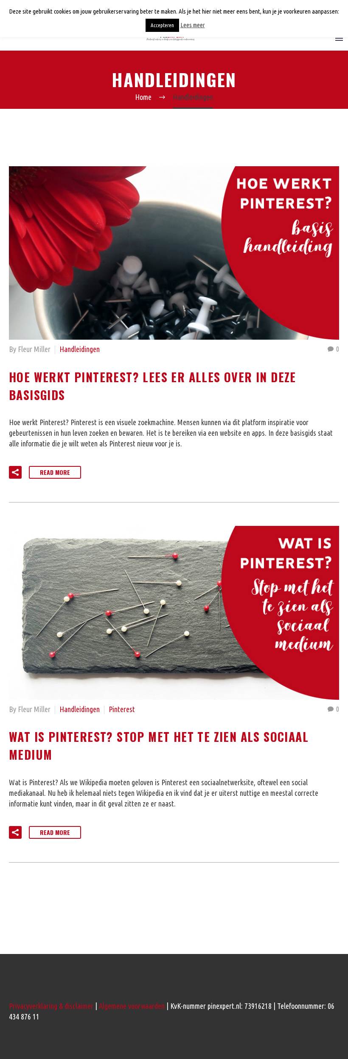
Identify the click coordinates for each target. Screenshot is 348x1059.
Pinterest (122, 709)
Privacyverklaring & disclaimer (51, 1006)
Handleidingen (79, 349)
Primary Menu (339, 38)
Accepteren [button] (162, 25)
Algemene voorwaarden (132, 1006)
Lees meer (192, 24)
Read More (55, 472)
